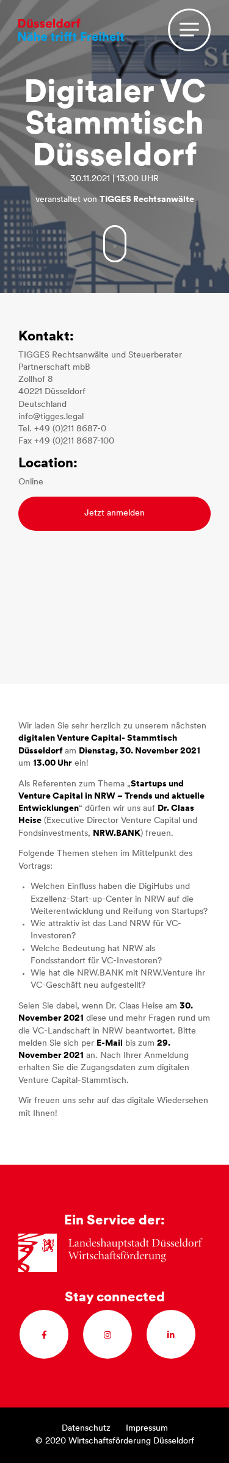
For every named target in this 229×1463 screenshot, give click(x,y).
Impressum (147, 1428)
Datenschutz (86, 1428)
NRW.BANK (116, 834)
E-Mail (109, 1044)
